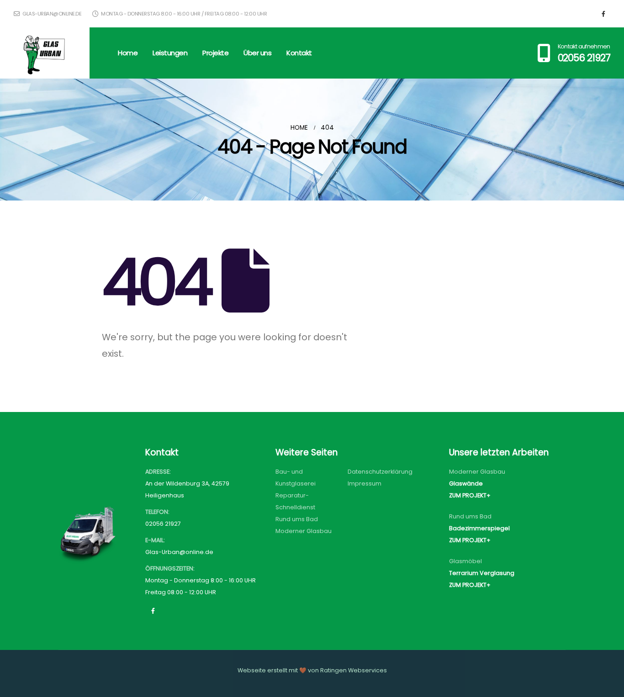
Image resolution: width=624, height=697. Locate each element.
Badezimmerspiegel (479, 528)
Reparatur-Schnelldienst (295, 501)
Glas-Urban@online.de (179, 552)
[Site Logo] (45, 53)
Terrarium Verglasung (481, 573)
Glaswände (466, 483)
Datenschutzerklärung (380, 471)
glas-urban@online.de (51, 13)
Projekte (215, 53)
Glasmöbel (465, 561)
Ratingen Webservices (353, 670)
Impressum (364, 483)
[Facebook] (603, 13)
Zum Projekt (468, 495)
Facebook (153, 611)
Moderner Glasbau (303, 531)
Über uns (257, 53)
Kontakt (299, 53)
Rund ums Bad (296, 519)
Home (127, 53)
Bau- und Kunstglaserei (295, 477)
